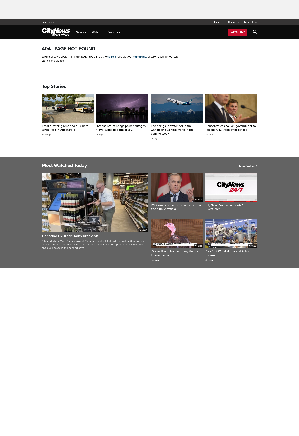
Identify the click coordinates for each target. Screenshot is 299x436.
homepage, (140, 56)
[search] (255, 32)
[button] (218, 22)
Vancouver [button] (48, 22)
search (111, 56)
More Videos (247, 166)
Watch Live (238, 32)
